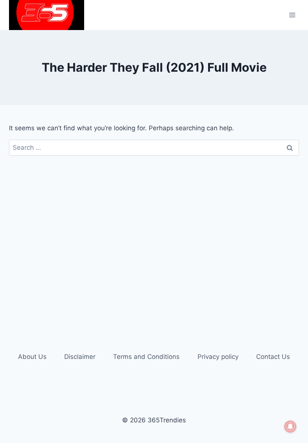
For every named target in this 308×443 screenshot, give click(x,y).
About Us (32, 356)
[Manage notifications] (290, 426)
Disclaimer (79, 356)
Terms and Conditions (146, 356)
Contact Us (273, 356)
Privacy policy (218, 356)
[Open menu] (292, 15)
